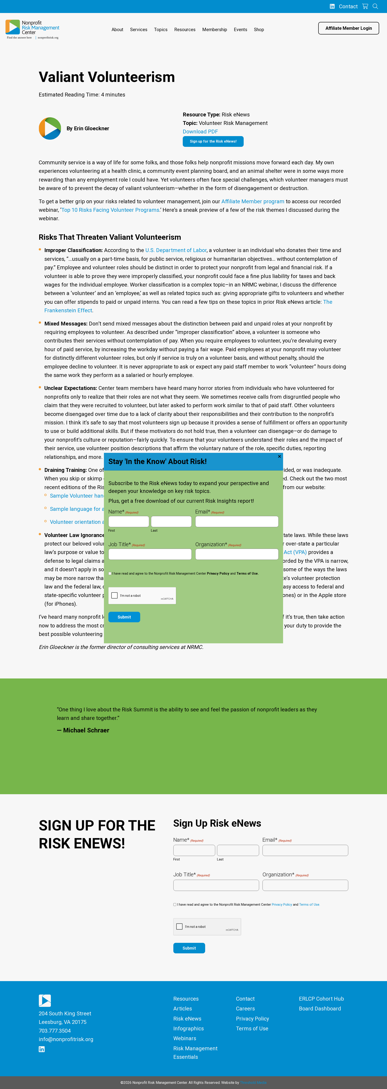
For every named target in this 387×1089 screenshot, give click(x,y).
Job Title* (126, 545)
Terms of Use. (247, 573)
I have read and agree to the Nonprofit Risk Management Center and (185, 573)
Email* (209, 512)
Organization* (218, 545)
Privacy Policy (218, 573)
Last (154, 530)
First (111, 530)
